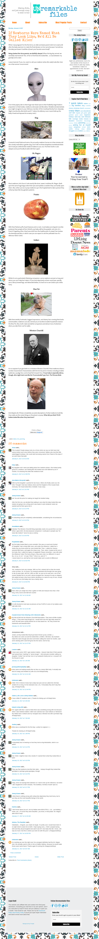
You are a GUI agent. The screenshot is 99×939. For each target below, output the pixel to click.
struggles (71, 131)
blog (83, 105)
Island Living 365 (17, 707)
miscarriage (87, 121)
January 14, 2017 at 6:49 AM (21, 701)
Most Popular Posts (64, 22)
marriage (75, 119)
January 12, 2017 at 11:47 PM (21, 643)
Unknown (15, 680)
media (81, 119)
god (89, 113)
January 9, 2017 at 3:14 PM (20, 508)
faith (73, 113)
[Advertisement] (36, 874)
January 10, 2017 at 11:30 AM (21, 595)
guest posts (79, 115)
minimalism (79, 121)
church (82, 108)
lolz (18, 439)
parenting (22, 439)
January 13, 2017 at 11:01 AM (21, 674)
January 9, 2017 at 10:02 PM (21, 560)
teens (76, 131)
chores (71, 108)
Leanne (14, 649)
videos (88, 131)
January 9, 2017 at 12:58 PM (21, 474)
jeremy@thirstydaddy (19, 667)
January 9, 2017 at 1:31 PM (20, 489)
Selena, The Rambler (19, 822)
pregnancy (77, 127)
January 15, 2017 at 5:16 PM (21, 774)
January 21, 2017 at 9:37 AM (21, 849)
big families (76, 105)
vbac (85, 131)
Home (14, 22)
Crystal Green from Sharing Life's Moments (26, 615)
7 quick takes (76, 103)
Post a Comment (15, 853)
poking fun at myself (81, 125)
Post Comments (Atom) (24, 860)
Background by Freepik (28, 923)
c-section (88, 105)
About (27, 22)
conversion (87, 108)
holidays (71, 117)
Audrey (14, 724)
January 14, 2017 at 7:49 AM (21, 718)
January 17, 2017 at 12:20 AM (21, 816)
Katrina (14, 807)
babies (15, 439)
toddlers (80, 131)
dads (81, 111)
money (76, 123)
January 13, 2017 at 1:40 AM (21, 660)
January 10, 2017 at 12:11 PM (21, 626)
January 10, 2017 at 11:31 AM (21, 609)
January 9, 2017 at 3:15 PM (20, 520)
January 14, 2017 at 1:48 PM (21, 733)
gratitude (71, 115)
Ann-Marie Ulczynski (19, 480)
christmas (76, 108)
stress (88, 129)
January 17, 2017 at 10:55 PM (21, 833)
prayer (70, 127)
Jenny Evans (16, 495)
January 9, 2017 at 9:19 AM (20, 458)
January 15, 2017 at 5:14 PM (21, 747)
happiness (87, 115)
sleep (82, 129)
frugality (78, 113)
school (84, 127)
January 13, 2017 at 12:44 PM (21, 689)
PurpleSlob (15, 542)
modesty (71, 123)
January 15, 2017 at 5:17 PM (21, 787)
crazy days (74, 110)
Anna (13, 447)
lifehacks (87, 117)
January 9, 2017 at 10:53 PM (21, 582)
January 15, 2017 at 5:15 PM (21, 760)
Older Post (60, 857)
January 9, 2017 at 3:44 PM (20, 535)
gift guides (84, 113)
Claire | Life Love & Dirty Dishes (22, 695)
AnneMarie (15, 526)
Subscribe (43, 22)
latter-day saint (79, 117)
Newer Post (12, 857)
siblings (77, 129)
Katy (13, 465)
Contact (83, 22)
